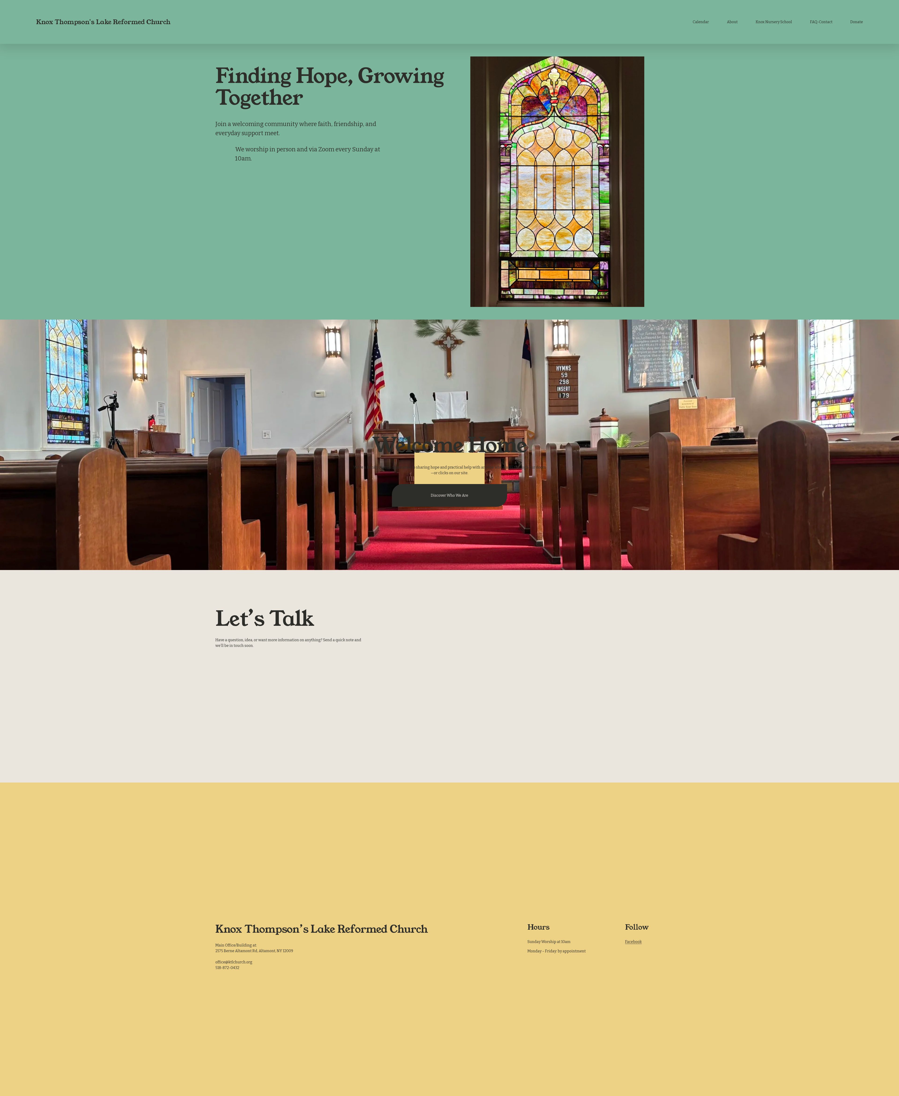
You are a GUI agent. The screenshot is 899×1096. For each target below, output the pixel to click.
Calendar (701, 22)
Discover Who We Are (449, 495)
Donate (856, 22)
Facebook (633, 941)
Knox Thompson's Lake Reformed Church (103, 21)
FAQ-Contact (821, 22)
